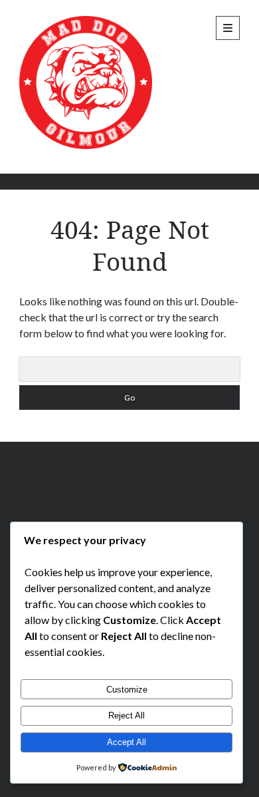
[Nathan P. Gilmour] (85, 146)
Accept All (126, 742)
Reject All (126, 715)
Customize (126, 690)
